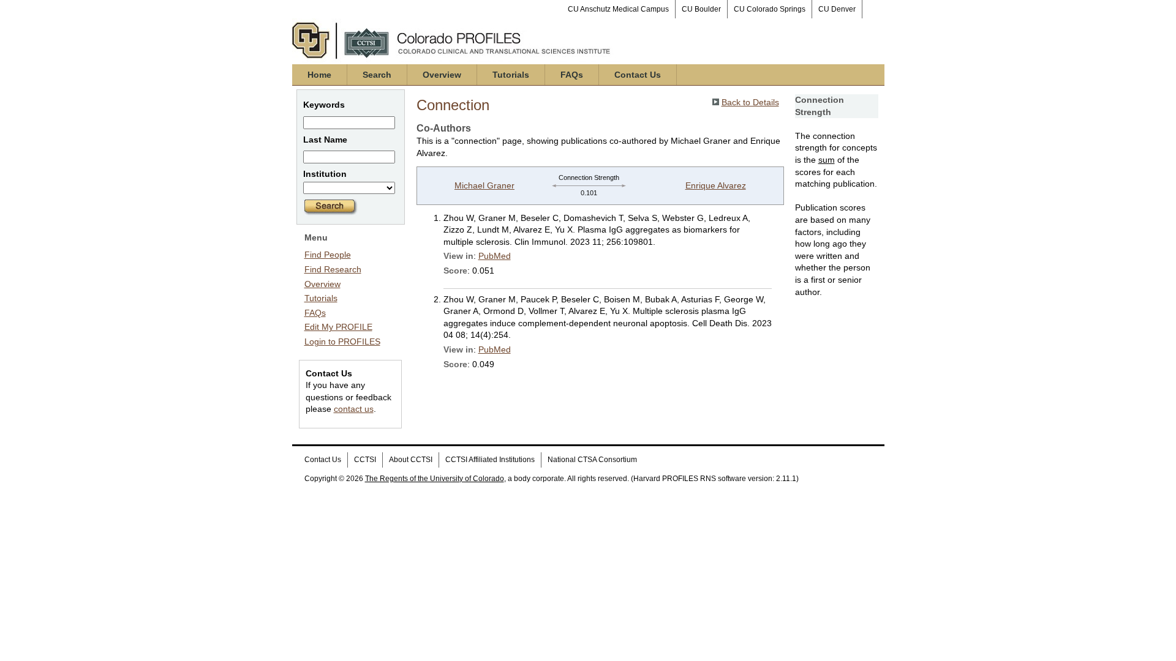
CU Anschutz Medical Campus (618, 9)
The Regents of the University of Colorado (434, 478)
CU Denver (837, 9)
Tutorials (510, 75)
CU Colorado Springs (769, 9)
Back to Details (750, 102)
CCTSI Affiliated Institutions (490, 459)
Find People (327, 255)
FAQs (571, 75)
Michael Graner (484, 185)
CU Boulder (701, 9)
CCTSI (365, 459)
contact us (354, 409)
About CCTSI (410, 459)
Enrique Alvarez (715, 185)
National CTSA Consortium (592, 459)
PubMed (494, 256)
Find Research (332, 269)
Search (377, 75)
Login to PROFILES (342, 341)
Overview (442, 75)
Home (319, 75)
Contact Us (637, 75)
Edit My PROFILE (338, 327)
